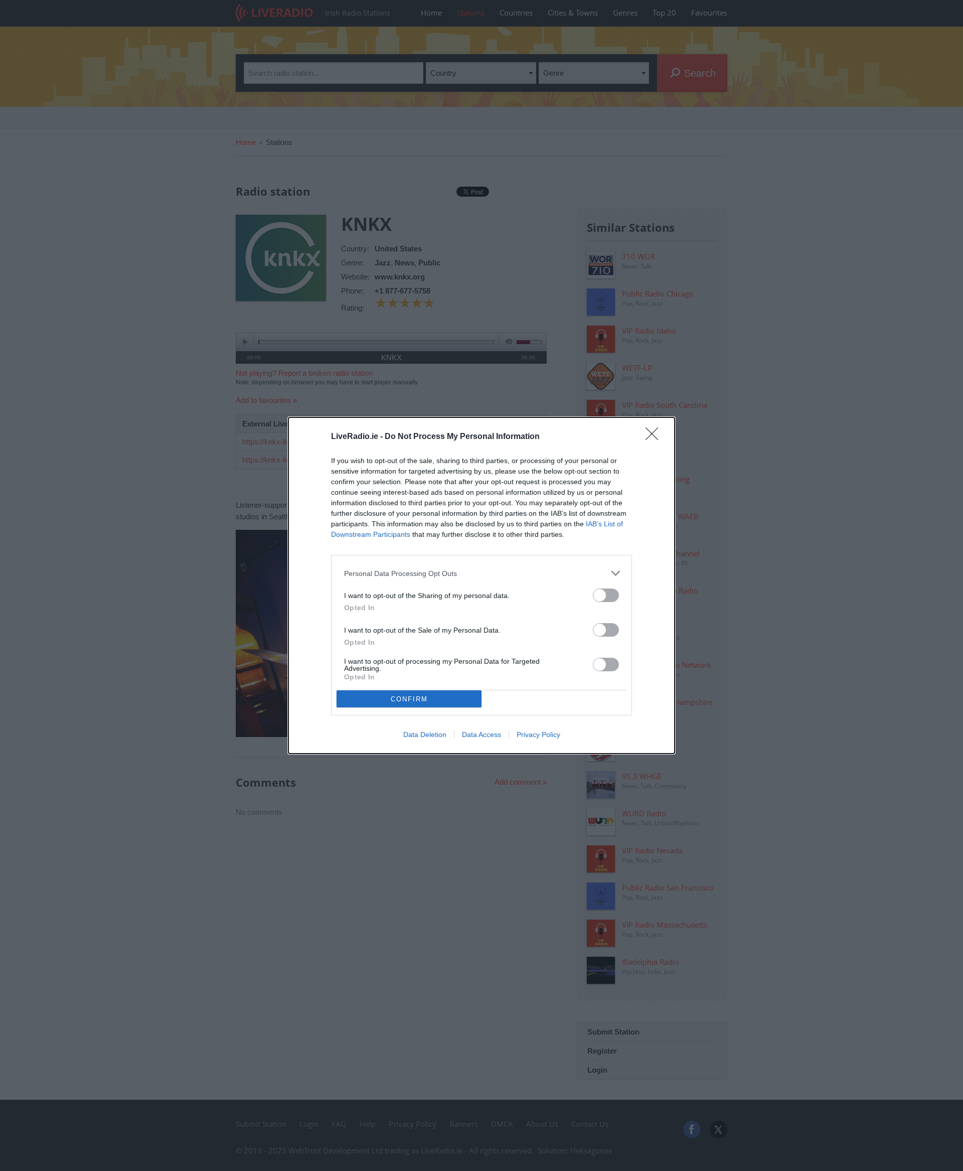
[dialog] (481, 585)
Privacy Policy (538, 734)
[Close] (655, 437)
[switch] (606, 595)
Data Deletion (424, 734)
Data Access (481, 734)
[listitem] (481, 573)
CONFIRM (409, 699)
